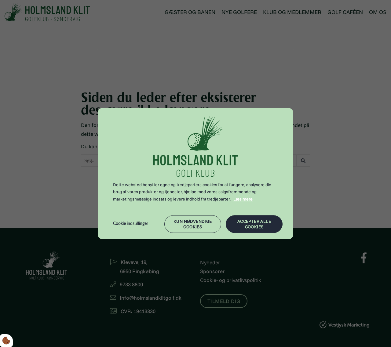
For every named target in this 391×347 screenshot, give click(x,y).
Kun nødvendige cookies (193, 224)
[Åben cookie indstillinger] (6, 340)
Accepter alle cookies (254, 224)
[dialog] (195, 173)
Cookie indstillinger (130, 224)
